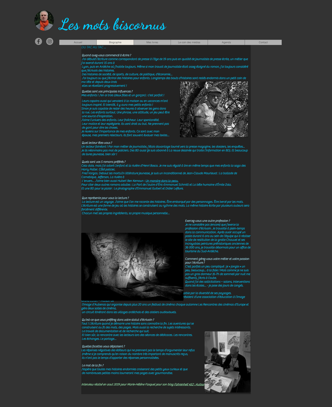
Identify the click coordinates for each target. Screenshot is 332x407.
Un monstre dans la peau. (161, 181)
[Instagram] (49, 41)
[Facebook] (38, 41)
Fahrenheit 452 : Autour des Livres (195, 384)
